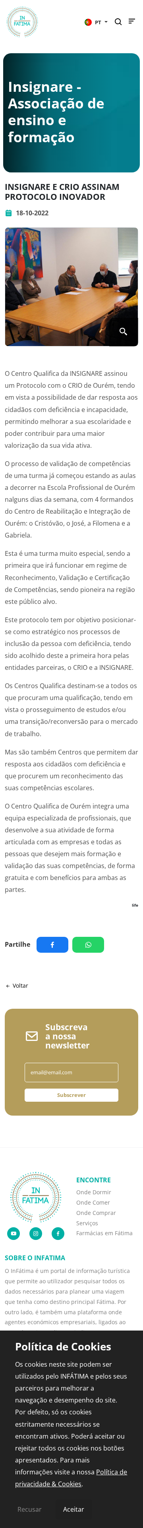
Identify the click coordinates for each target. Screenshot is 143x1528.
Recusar (29, 1509)
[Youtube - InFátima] (13, 1233)
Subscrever (71, 1095)
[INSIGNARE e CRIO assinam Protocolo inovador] (71, 286)
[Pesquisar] (120, 22)
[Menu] (132, 23)
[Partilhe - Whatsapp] (90, 945)
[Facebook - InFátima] (58, 1233)
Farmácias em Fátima (104, 1233)
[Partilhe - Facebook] (54, 945)
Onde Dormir (93, 1192)
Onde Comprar (96, 1213)
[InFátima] (36, 1196)
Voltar (19, 985)
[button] (96, 22)
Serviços (87, 1223)
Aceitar (73, 1509)
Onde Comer (93, 1202)
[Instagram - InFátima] (35, 1233)
